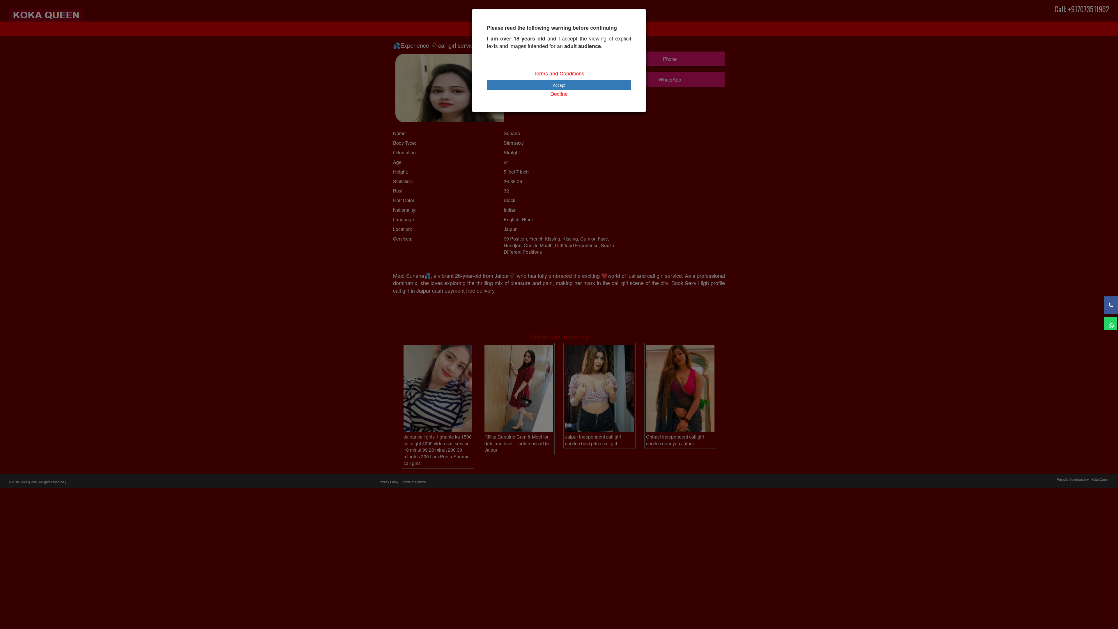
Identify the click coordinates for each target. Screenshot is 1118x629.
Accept (559, 85)
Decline (559, 93)
